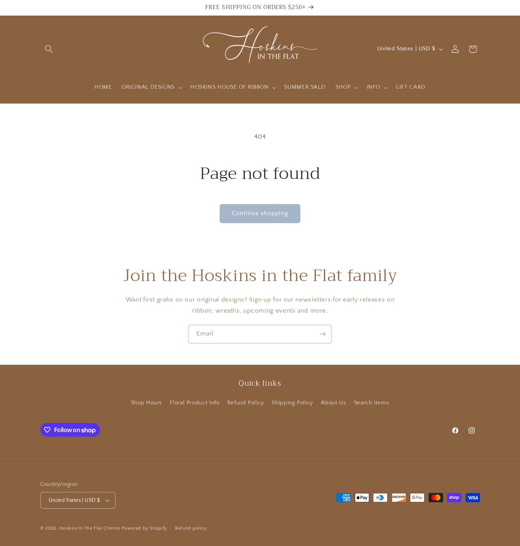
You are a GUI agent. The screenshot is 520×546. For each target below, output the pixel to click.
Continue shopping (260, 213)
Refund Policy (245, 403)
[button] (49, 49)
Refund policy (191, 528)
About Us (333, 403)
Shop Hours (146, 403)
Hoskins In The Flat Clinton (89, 528)
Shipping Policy (292, 403)
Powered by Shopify (144, 528)
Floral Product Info (194, 403)
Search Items (371, 403)
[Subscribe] (323, 334)
